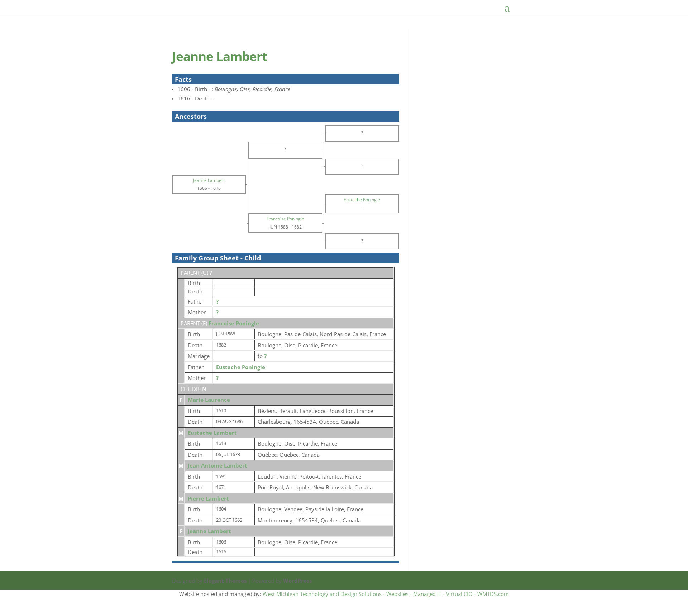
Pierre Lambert (208, 498)
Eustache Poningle (240, 367)
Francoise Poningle (234, 323)
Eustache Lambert (212, 432)
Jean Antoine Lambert (217, 465)
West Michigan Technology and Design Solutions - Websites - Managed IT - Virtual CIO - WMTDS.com (386, 593)
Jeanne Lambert (209, 531)
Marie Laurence (209, 399)
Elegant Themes (225, 580)
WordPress (297, 580)
